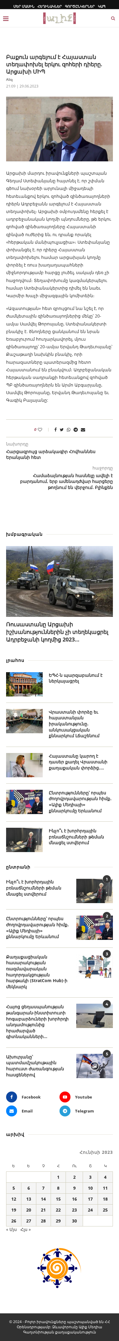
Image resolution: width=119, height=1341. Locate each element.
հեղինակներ (50, 6)
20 (28, 1210)
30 (74, 1221)
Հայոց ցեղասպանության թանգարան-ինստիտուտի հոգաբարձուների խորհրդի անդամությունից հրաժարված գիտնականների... (37, 1021)
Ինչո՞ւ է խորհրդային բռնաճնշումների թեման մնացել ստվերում (76, 836)
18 (105, 1199)
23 (74, 1210)
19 (13, 1210)
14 (43, 1199)
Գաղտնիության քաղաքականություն (59, 1332)
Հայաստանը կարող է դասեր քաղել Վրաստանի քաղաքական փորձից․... (78, 762)
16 (74, 1199)
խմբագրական (24, 534)
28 (43, 1221)
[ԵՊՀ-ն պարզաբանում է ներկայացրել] (24, 684)
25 (105, 1210)
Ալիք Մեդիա (90, 1326)
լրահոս (15, 660)
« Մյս (11, 1229)
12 (13, 1199)
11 (105, 1188)
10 (90, 1188)
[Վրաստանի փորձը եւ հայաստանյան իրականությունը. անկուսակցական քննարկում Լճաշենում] (24, 721)
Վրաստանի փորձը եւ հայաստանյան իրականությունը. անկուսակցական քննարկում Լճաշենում (74, 723)
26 (13, 1221)
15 (58, 1199)
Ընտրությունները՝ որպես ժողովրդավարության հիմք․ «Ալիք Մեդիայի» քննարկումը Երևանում (80, 801)
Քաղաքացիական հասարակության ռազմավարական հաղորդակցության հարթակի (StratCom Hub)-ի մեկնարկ (36, 971)
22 (58, 1210)
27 (28, 1221)
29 (58, 1221)
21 (43, 1210)
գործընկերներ (80, 6)
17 (90, 1199)
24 (90, 1210)
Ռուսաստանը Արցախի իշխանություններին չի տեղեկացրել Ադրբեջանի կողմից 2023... (57, 632)
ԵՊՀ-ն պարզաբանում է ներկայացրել (76, 678)
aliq (9, 79)
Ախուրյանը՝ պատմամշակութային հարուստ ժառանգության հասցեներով (35, 1066)
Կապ (102, 6)
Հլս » (25, 1229)
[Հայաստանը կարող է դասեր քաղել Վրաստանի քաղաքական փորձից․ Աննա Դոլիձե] (24, 765)
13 (28, 1199)
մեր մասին (23, 6)
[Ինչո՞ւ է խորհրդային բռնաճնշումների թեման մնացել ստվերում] (24, 840)
